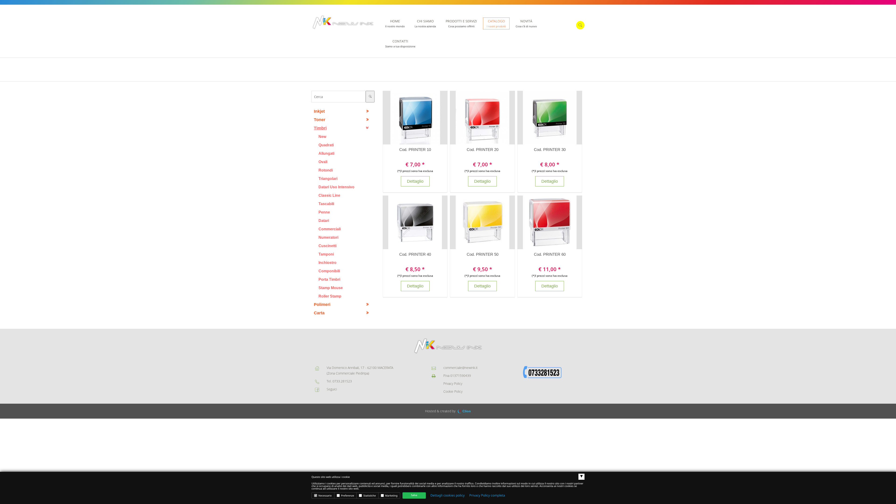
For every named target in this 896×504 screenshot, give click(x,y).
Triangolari (327, 178)
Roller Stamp (329, 296)
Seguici (332, 389)
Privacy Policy (452, 383)
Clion (466, 411)
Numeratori (328, 237)
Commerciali (329, 229)
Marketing (391, 495)
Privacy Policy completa (487, 495)
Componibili (329, 271)
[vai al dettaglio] (419, 117)
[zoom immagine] (410, 117)
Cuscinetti (327, 246)
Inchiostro (327, 262)
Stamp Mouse (330, 288)
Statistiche (369, 495)
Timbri (320, 128)
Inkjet (319, 111)
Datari (323, 220)
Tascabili (326, 204)
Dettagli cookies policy (447, 495)
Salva (414, 495)
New (322, 136)
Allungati (326, 153)
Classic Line (329, 195)
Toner (319, 119)
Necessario (325, 495)
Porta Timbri (329, 279)
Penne (324, 212)
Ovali (322, 162)
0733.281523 (342, 381)
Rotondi (325, 170)
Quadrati (326, 145)
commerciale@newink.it (460, 367)
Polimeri (322, 304)
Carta (319, 313)
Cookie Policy (452, 391)
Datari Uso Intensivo (336, 187)
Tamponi (326, 254)
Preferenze (347, 495)
